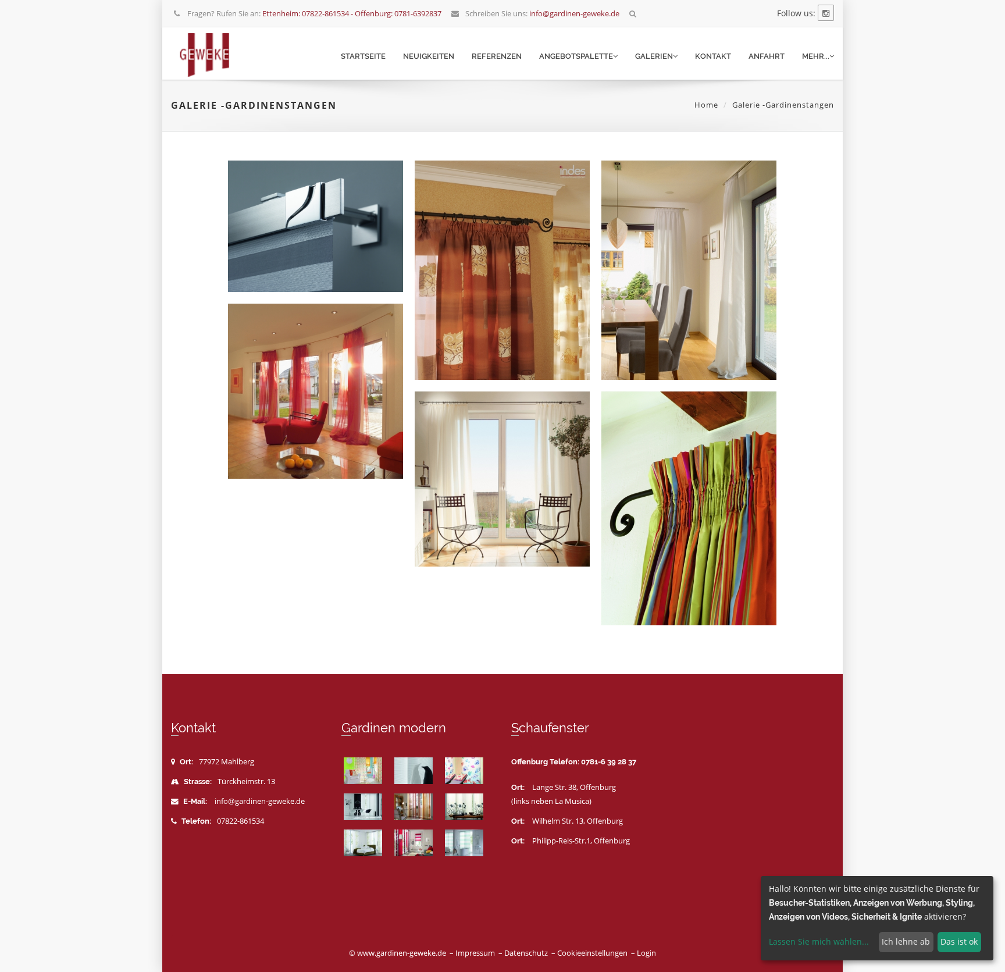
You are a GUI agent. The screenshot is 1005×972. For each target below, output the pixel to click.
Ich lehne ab (906, 941)
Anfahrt (767, 56)
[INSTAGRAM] (826, 13)
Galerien (654, 56)
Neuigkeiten (428, 56)
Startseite (363, 56)
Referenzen (497, 56)
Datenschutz (526, 953)
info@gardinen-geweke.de (260, 801)
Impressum (475, 953)
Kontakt (713, 56)
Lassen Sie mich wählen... (819, 941)
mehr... (815, 56)
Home (706, 104)
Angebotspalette (576, 56)
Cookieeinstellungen (592, 953)
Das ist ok (959, 941)
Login (646, 953)
